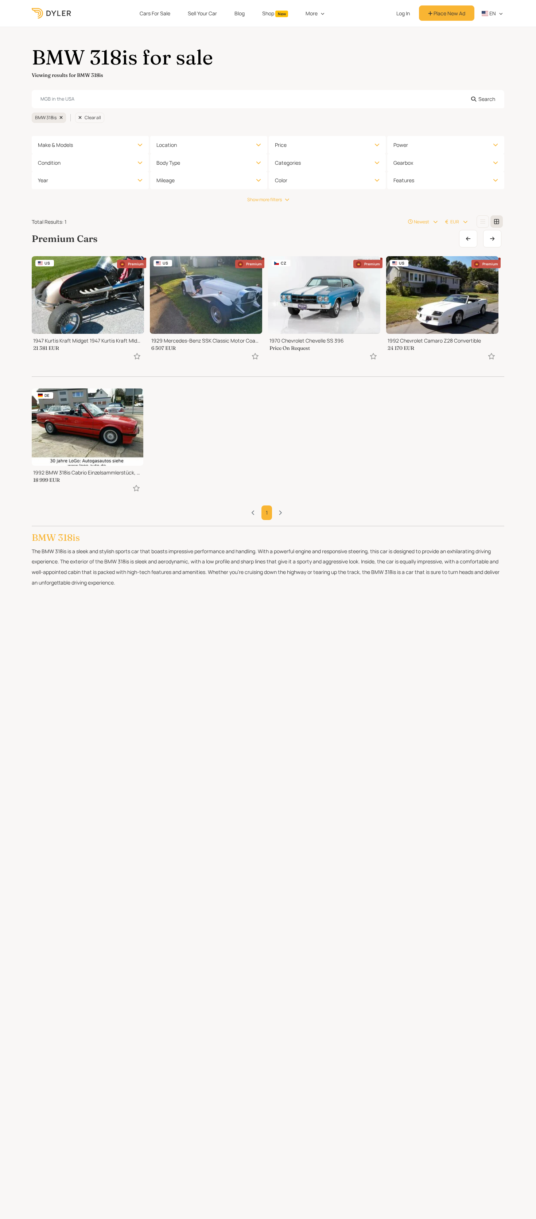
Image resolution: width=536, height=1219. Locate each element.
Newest (421, 222)
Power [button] (400, 144)
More (312, 13)
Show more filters (264, 199)
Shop (274, 13)
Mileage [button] (165, 180)
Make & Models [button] (55, 144)
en (492, 13)
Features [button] (403, 180)
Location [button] (166, 144)
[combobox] (268, 99)
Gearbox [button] (403, 162)
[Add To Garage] (137, 356)
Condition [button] (49, 162)
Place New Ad (448, 13)
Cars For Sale (155, 13)
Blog (239, 13)
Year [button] (43, 180)
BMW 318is (46, 117)
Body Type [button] (168, 162)
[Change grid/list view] (483, 221)
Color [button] (281, 180)
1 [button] (267, 512)
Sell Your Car (202, 13)
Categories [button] (288, 162)
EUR (454, 222)
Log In (403, 13)
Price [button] (281, 144)
